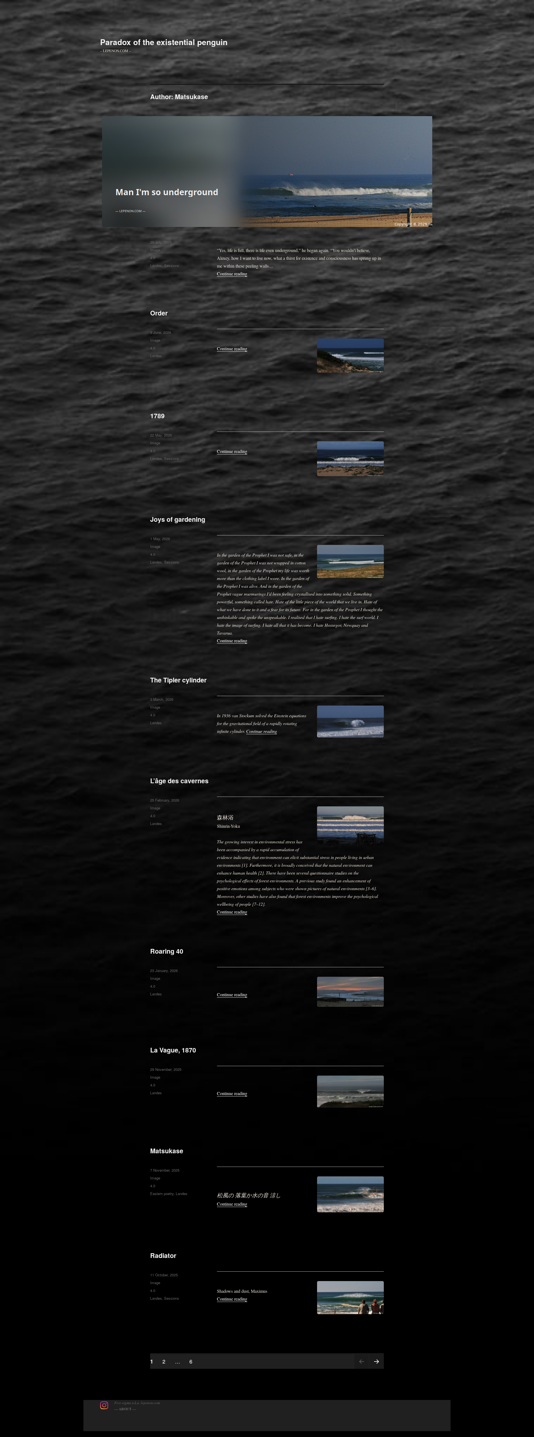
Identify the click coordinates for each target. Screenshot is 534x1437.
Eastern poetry (162, 1193)
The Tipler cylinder (178, 679)
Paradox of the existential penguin (164, 42)
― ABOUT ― (125, 1408)
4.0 (152, 257)
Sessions (171, 265)
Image (155, 250)
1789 (157, 415)
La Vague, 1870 (173, 1049)
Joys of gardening (177, 519)
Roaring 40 (166, 951)
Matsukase (166, 1150)
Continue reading (232, 273)
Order (159, 312)
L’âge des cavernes (179, 780)
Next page (376, 1368)
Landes (156, 265)
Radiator (163, 1255)
